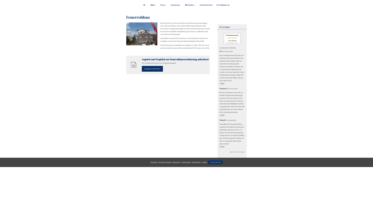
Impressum (153, 162)
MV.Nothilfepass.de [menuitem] (223, 5)
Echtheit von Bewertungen (238, 152)
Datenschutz (176, 162)
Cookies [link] (204, 162)
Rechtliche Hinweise (165, 162)
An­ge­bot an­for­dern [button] (152, 69)
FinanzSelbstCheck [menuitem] (206, 5)
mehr (222, 83)
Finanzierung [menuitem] (175, 5)
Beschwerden (196, 162)
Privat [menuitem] (152, 5)
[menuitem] (145, 5)
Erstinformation (186, 162)
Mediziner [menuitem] (190, 5)
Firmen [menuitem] (162, 5)
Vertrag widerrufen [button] (215, 162)
